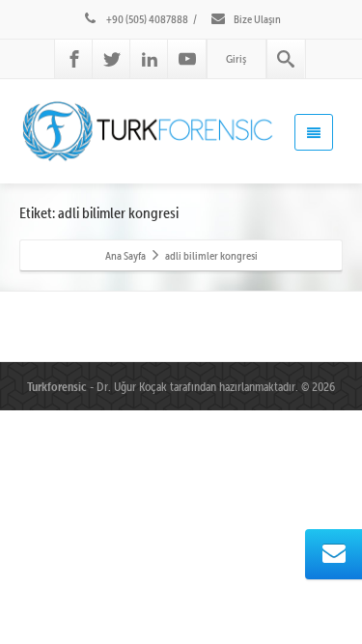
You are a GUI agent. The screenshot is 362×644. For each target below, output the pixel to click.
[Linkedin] (149, 59)
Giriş (236, 58)
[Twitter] (112, 59)
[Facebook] (74, 59)
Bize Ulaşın (256, 19)
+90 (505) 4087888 (146, 19)
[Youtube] (187, 59)
